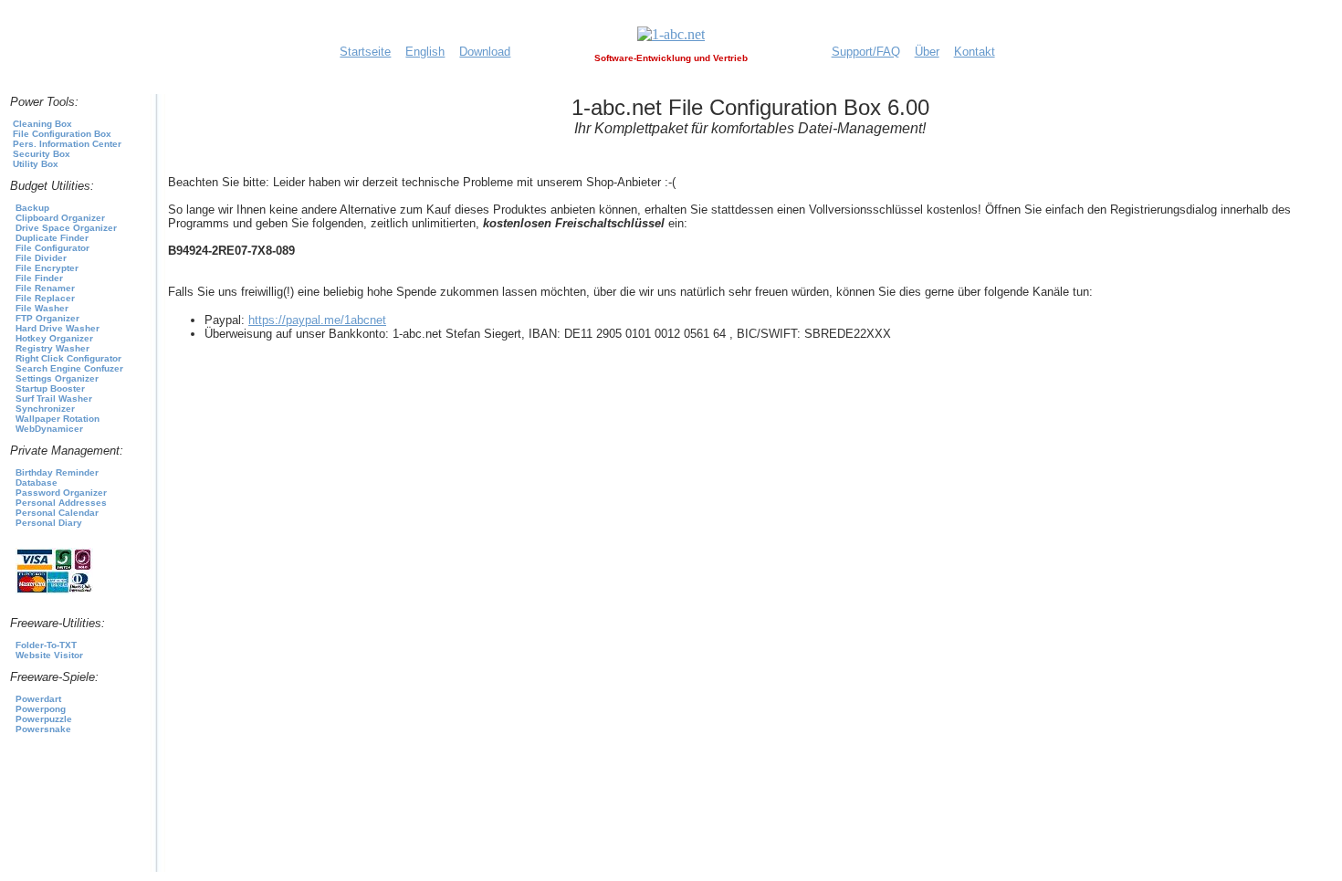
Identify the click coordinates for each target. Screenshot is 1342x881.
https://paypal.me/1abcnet (317, 320)
